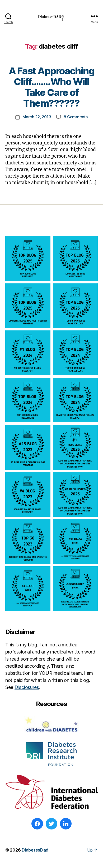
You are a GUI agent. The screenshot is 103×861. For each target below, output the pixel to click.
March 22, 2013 (36, 116)
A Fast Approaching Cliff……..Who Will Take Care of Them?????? (51, 87)
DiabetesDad (35, 850)
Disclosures (27, 687)
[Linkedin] (66, 824)
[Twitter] (51, 824)
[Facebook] (37, 824)
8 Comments (75, 116)
